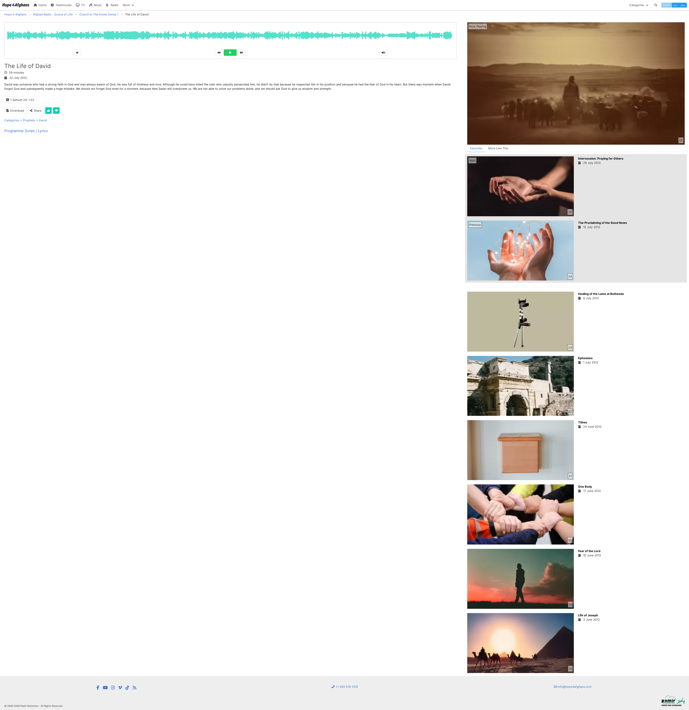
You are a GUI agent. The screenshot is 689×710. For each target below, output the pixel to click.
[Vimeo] (120, 687)
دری (675, 5)
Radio (114, 5)
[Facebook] (97, 687)
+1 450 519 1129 (346, 686)
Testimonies (63, 5)
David (43, 120)
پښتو (683, 5)
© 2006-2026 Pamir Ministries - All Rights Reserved (33, 705)
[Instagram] (113, 687)
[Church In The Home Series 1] (134, 687)
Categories (11, 120)
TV (82, 5)
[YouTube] (105, 687)
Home (42, 5)
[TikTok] (127, 687)
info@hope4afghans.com (574, 686)
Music (97, 5)
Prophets (29, 120)
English (666, 5)
